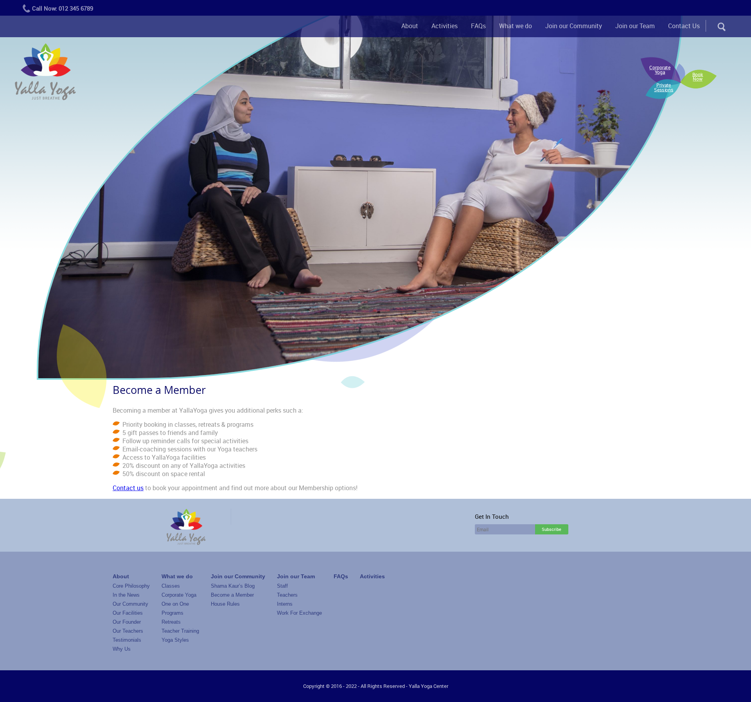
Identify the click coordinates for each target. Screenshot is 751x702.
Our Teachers (128, 631)
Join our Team (635, 26)
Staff (282, 586)
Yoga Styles (175, 640)
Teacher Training (180, 631)
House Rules (225, 604)
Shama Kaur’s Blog (233, 586)
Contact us (128, 488)
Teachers (287, 595)
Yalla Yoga (45, 72)
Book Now (697, 76)
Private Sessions (664, 87)
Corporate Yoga (659, 70)
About (409, 26)
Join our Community (573, 26)
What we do (515, 26)
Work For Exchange (299, 613)
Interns (285, 604)
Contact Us (684, 26)
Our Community (130, 604)
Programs (172, 613)
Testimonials (127, 640)
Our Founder (127, 622)
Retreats (171, 622)
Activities (444, 26)
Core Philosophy (131, 586)
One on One (175, 604)
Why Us (122, 649)
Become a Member (232, 595)
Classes (171, 586)
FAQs (478, 26)
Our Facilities (128, 613)
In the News (126, 595)
